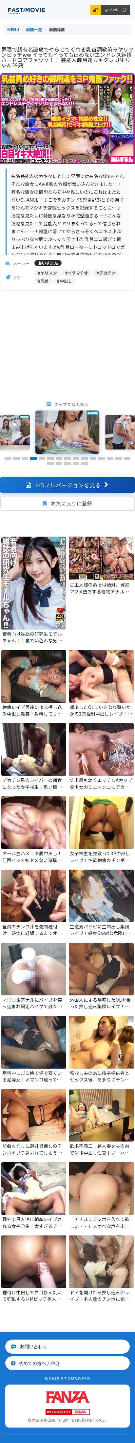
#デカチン (105, 273)
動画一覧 (34, 30)
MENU (13, 30)
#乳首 (43, 281)
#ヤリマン (47, 273)
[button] (8, 458)
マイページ (115, 10)
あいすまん (48, 263)
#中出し (64, 281)
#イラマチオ (76, 273)
